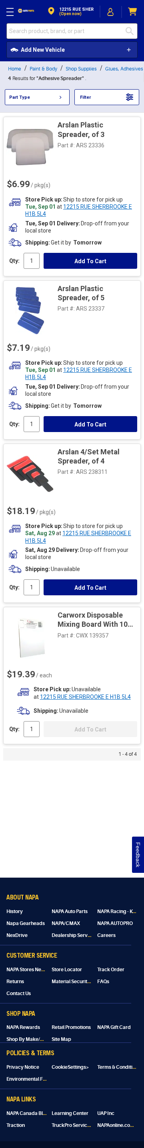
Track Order (110, 969)
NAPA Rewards (23, 1027)
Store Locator (67, 969)
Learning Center (70, 1113)
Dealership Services (74, 935)
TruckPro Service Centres (80, 1125)
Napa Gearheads (25, 923)
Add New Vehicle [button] (43, 50)
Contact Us (18, 993)
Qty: (14, 261)
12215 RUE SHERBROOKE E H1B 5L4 (85, 698)
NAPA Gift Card (114, 1027)
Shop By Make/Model (30, 1039)
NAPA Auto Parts (70, 911)
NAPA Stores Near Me (30, 969)
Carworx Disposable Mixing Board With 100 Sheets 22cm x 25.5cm (95, 621)
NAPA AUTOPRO (115, 923)
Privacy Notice (22, 1067)
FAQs (103, 981)
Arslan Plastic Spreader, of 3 (81, 129)
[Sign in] (110, 12)
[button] (70, 12)
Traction (15, 1125)
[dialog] (110, 11)
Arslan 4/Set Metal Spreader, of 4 (89, 456)
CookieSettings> (70, 1067)
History (14, 911)
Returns (15, 981)
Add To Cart (90, 261)
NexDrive (17, 935)
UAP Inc (105, 1113)
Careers (106, 935)
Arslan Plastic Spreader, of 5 (81, 293)
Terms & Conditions (118, 1067)
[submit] (132, 31)
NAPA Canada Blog (27, 1113)
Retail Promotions (71, 1027)
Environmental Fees (28, 1079)
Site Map (61, 1039)
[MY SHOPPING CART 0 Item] (133, 12)
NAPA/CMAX (66, 923)
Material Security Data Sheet (83, 981)
